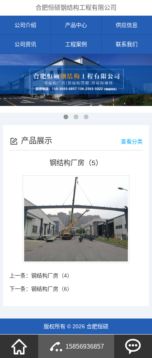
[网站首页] (19, 346)
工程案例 (76, 44)
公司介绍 (25, 25)
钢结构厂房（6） (51, 289)
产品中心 (76, 25)
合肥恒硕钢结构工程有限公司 (76, 7)
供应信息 (127, 25)
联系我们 (127, 44)
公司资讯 (25, 44)
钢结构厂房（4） (51, 275)
